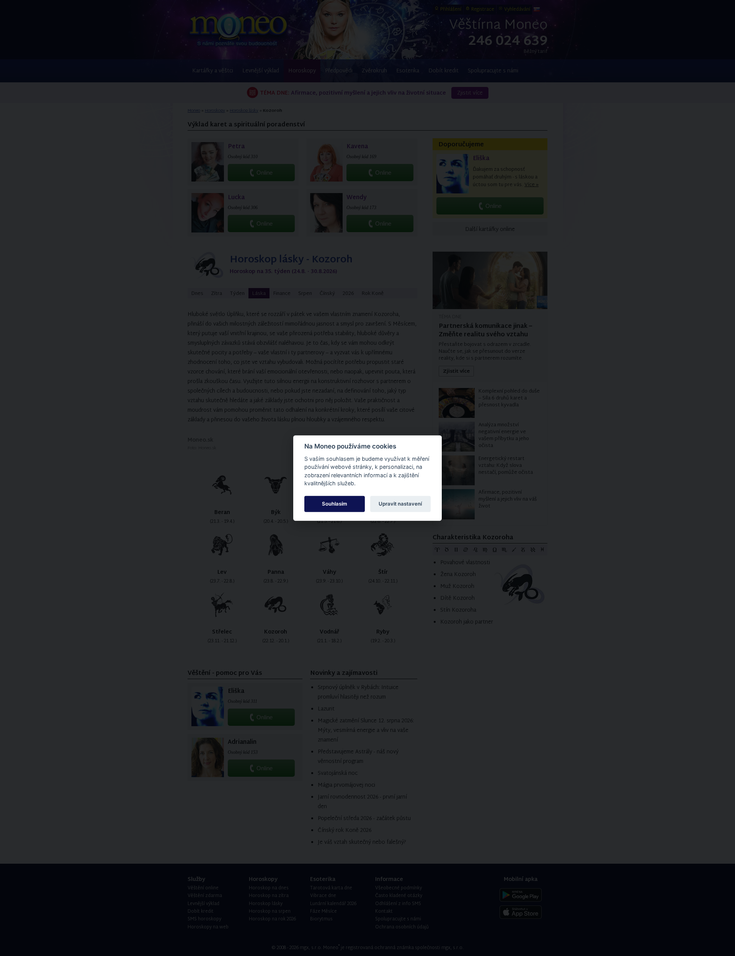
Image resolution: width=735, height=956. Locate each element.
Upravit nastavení (400, 504)
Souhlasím (334, 504)
